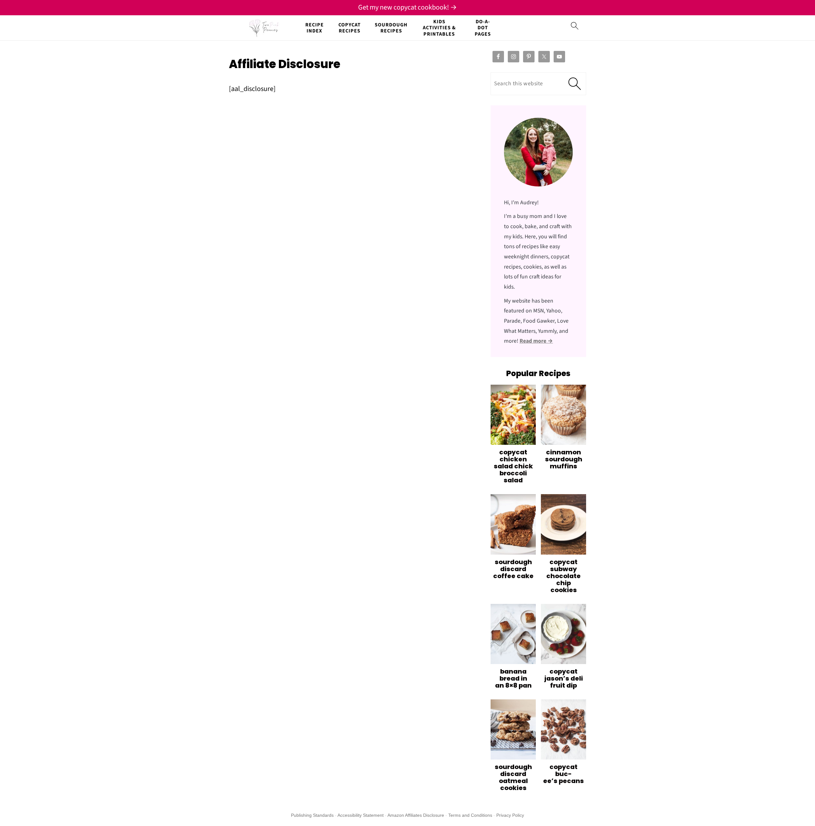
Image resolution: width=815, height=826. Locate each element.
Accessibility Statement (360, 815)
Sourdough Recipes (391, 28)
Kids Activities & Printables (439, 28)
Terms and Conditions (470, 815)
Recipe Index (314, 28)
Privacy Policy (510, 815)
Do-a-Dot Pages (483, 28)
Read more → (536, 341)
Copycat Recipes (349, 28)
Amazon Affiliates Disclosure (415, 815)
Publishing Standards (312, 815)
